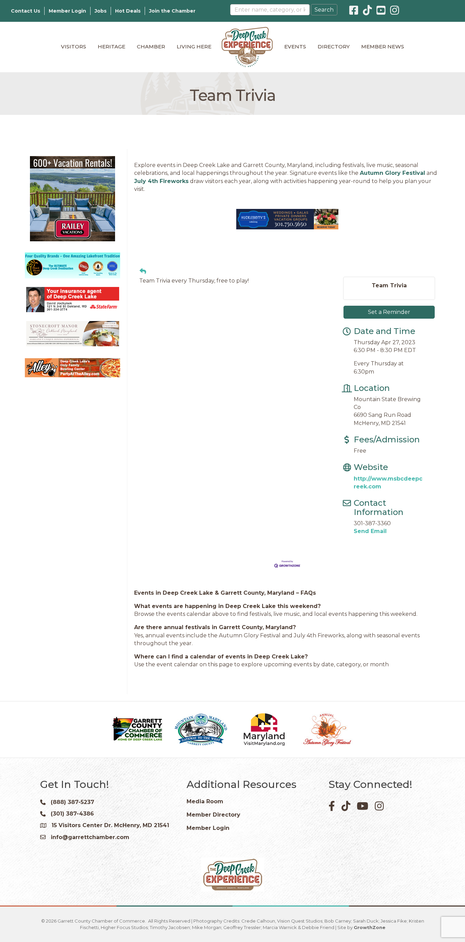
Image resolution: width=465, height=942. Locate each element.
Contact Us (25, 11)
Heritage (111, 46)
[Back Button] (143, 271)
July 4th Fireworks (161, 181)
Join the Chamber (172, 11)
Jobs (101, 11)
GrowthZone (369, 927)
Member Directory (213, 814)
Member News (382, 46)
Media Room (205, 801)
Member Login (67, 11)
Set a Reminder (389, 312)
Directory (334, 46)
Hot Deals (128, 11)
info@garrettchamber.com (90, 837)
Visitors (73, 46)
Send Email (370, 531)
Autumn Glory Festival (392, 173)
